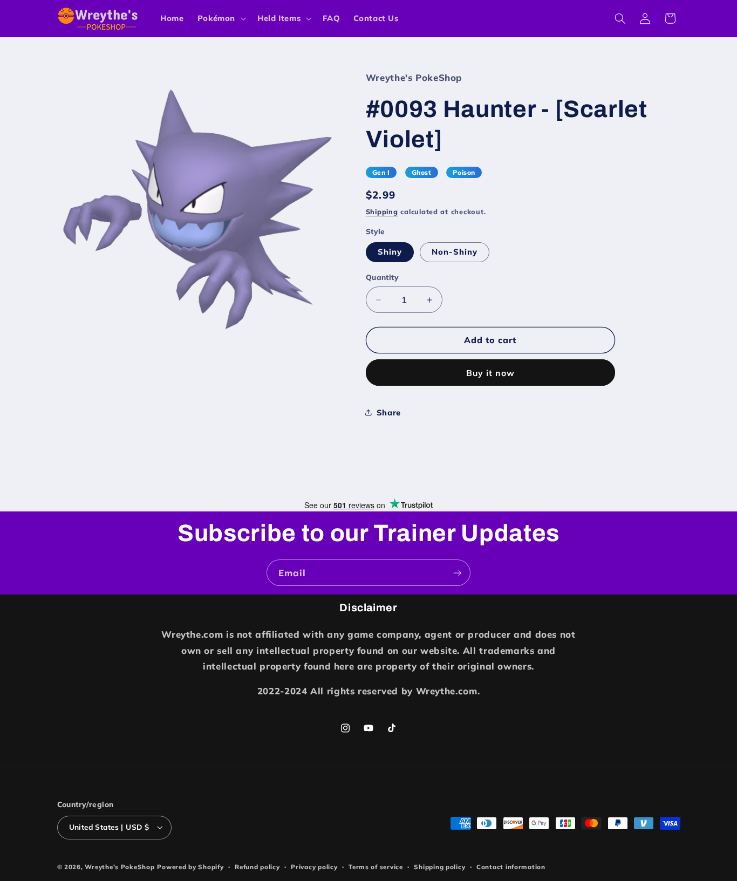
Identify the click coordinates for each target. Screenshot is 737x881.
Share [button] (389, 412)
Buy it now (490, 372)
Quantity (382, 277)
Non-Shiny (454, 252)
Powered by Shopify (190, 867)
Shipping (382, 212)
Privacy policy (314, 867)
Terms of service (376, 867)
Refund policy (257, 867)
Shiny (390, 252)
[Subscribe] (457, 572)
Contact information (510, 867)
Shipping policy (439, 867)
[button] (220, 18)
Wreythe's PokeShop (119, 867)
